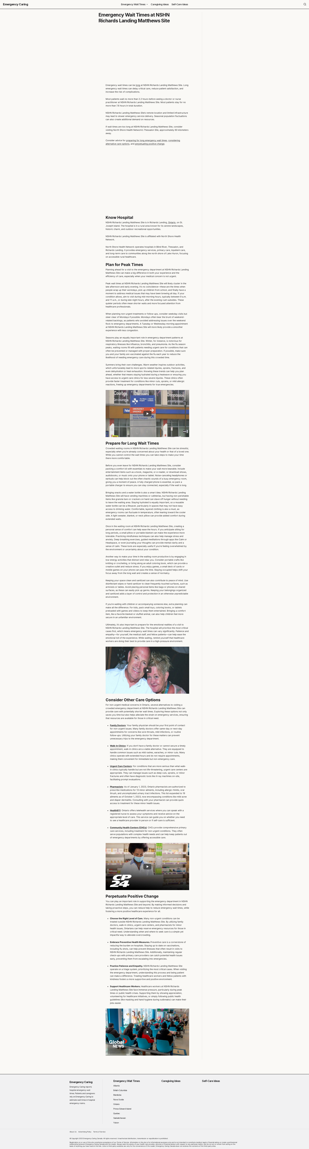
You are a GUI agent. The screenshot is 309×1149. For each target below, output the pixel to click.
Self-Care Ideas (211, 1081)
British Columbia (120, 1090)
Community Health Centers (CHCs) (128, 827)
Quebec (116, 1113)
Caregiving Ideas (170, 1081)
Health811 (115, 810)
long (138, 85)
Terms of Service (99, 1132)
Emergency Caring (15, 4)
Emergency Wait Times (126, 1081)
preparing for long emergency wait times (146, 140)
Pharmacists (116, 786)
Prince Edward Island (122, 1109)
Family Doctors (118, 725)
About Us (73, 1132)
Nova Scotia (118, 1099)
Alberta (116, 1085)
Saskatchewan (119, 1118)
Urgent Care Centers (121, 766)
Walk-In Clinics (118, 745)
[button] (305, 4)
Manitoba (117, 1095)
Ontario (172, 222)
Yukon (116, 1122)
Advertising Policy (84, 1132)
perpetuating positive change (149, 144)
